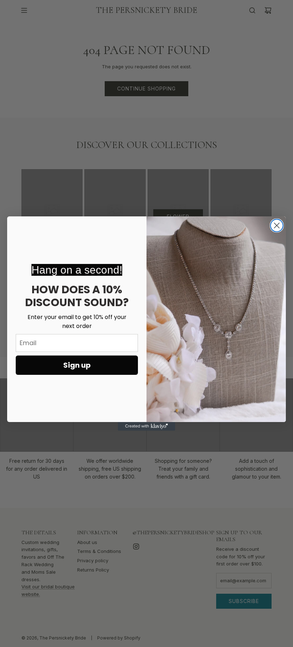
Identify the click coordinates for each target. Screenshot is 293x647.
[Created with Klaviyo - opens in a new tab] (146, 426)
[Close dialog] (276, 225)
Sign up (77, 365)
